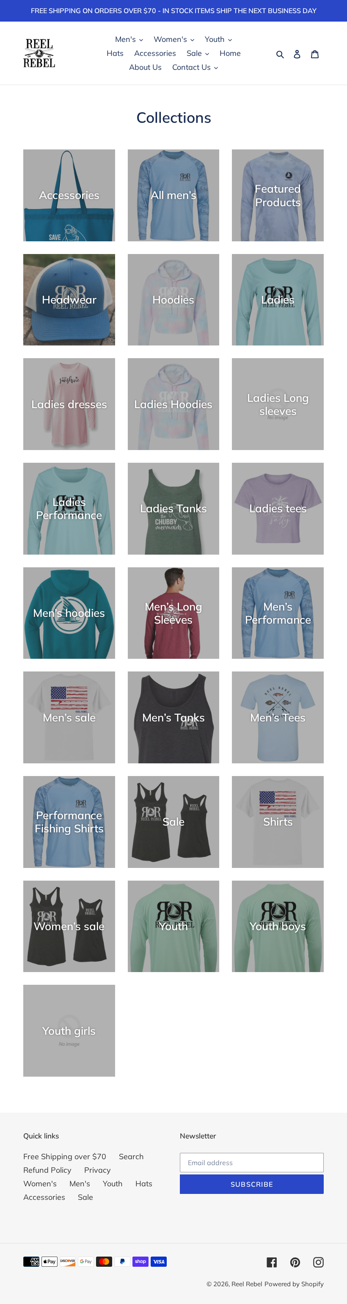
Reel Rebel (246, 1284)
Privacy (97, 1170)
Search (131, 1156)
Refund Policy (47, 1170)
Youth (113, 1183)
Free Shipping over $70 (64, 1156)
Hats (143, 1183)
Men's (79, 1183)
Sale (85, 1197)
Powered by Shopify (294, 1284)
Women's (40, 1183)
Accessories (44, 1197)
